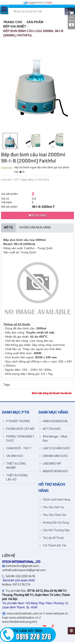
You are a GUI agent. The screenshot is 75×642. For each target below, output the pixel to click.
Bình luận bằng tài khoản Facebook (51, 393)
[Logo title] (37, 3)
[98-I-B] (33, 140)
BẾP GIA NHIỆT (14, 26)
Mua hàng (39, 215)
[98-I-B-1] (10, 140)
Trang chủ (12, 22)
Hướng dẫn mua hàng (35, 227)
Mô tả (8, 227)
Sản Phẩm (34, 22)
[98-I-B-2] (56, 140)
